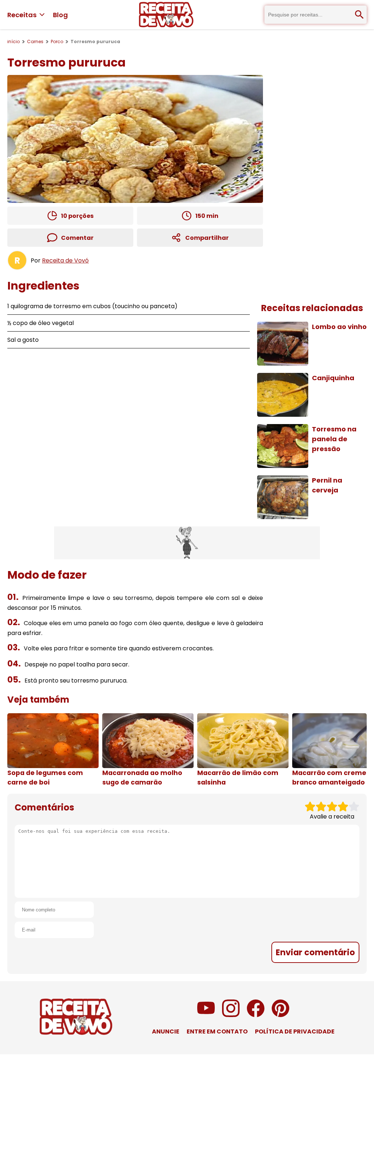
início (13, 41)
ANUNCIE (165, 1031)
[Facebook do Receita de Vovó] (255, 1015)
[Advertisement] (187, 542)
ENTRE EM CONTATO (217, 1031)
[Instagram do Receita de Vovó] (231, 1015)
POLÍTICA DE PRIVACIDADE (295, 1031)
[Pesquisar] (359, 14)
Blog (60, 14)
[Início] (166, 14)
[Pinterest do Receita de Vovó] (280, 1015)
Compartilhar (207, 238)
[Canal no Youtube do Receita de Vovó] (206, 1015)
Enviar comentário (315, 952)
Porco (57, 41)
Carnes (35, 41)
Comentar (77, 238)
